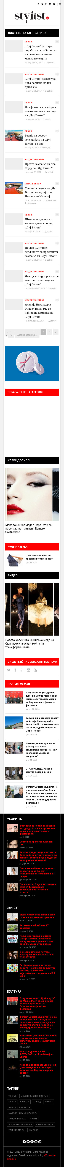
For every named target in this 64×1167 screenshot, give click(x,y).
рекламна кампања (20, 1124)
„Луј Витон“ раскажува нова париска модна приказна (40, 83)
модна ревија (17, 1119)
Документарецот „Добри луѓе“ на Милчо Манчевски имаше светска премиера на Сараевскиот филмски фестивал (41, 699)
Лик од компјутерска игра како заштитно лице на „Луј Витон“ (42, 280)
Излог (23, 22)
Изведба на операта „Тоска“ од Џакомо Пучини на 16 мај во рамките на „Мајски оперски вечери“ (38, 1069)
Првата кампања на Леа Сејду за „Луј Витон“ (40, 166)
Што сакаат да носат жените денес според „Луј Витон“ (38, 223)
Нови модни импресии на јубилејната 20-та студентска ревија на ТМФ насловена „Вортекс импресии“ (41, 749)
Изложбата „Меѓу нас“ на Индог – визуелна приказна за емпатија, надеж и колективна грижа (38, 1039)
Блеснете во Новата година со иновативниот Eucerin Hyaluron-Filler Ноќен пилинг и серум (37, 872)
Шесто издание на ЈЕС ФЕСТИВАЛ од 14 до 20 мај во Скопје (36, 1054)
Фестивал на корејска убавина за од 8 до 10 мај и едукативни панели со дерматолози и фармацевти (37, 829)
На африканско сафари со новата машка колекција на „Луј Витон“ (41, 111)
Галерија (9, 22)
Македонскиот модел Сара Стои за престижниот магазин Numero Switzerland (28, 528)
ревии (28, 41)
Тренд (37, 1102)
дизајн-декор (33, 183)
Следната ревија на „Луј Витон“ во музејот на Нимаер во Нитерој (41, 192)
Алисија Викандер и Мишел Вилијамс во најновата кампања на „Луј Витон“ (39, 310)
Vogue (13, 1096)
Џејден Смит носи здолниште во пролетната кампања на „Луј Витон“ (41, 252)
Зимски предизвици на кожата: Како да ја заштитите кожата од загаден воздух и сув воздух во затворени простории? (38, 856)
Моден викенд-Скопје (34, 1096)
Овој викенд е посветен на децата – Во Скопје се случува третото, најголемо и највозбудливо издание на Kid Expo (37, 970)
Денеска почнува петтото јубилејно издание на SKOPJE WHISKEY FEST (37, 955)
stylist (51, 62)
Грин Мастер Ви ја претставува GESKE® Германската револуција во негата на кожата (38, 888)
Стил (30, 4)
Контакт (36, 22)
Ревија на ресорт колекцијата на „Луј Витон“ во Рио (38, 139)
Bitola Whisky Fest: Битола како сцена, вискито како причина (37, 916)
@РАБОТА (36, 13)
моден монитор (34, 74)
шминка (33, 1130)
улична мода (17, 1130)
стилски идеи (45, 1124)
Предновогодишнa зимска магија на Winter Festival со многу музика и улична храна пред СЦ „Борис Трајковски (37, 940)
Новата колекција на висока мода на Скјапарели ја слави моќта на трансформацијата (29, 643)
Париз (12, 1102)
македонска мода (20, 1107)
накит (33, 1119)
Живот (7, 13)
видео (49, 1102)
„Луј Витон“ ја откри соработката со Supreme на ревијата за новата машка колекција (40, 52)
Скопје (24, 1102)
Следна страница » (27, 335)
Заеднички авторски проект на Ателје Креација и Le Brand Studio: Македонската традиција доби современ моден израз (42, 724)
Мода (18, 4)
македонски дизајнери (23, 1113)
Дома (7, 4)
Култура (21, 13)
